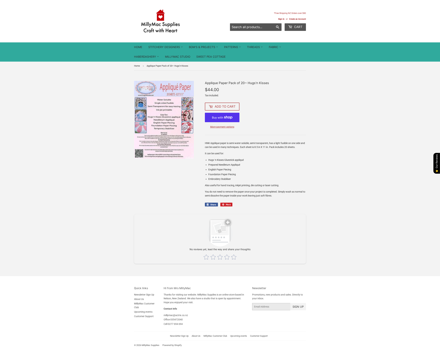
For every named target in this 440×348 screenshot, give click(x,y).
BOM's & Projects (202, 47)
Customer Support (144, 316)
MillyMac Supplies (150, 345)
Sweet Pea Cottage (211, 56)
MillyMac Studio (177, 56)
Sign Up (298, 306)
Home (138, 47)
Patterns (231, 47)
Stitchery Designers (164, 47)
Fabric (274, 47)
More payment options (222, 126)
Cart (297, 27)
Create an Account (297, 19)
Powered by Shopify (172, 345)
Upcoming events (143, 311)
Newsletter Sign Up (144, 294)
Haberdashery (145, 56)
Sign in (281, 19)
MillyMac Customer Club (215, 336)
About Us (139, 299)
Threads (254, 47)
